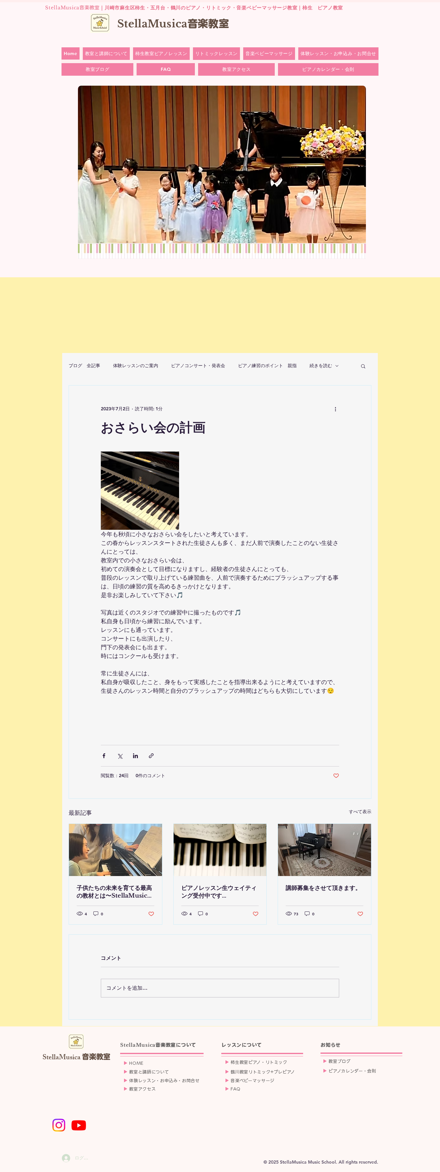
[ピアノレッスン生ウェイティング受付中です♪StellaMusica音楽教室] (220, 850)
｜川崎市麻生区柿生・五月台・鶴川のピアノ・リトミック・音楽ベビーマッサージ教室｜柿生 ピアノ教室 (194, 8)
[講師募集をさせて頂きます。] (324, 850)
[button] (363, 365)
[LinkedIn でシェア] (135, 756)
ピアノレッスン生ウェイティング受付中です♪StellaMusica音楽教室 (219, 892)
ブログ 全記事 (84, 365)
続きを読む (321, 365)
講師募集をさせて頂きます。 (323, 887)
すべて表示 (360, 812)
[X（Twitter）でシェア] (120, 756)
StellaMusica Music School (308, 1162)
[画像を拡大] (140, 491)
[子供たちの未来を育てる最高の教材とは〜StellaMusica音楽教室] (115, 850)
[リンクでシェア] (151, 756)
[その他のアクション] (335, 409)
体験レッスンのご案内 (135, 365)
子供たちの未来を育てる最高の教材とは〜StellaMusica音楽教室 (114, 892)
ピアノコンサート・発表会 (198, 365)
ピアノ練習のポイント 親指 (267, 365)
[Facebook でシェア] (104, 756)
